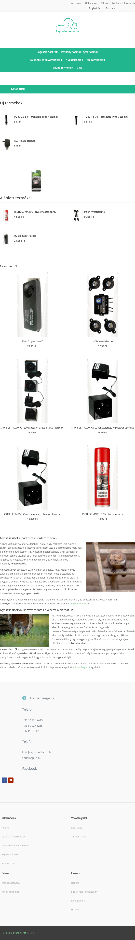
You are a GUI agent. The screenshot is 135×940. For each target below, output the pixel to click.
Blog (79, 68)
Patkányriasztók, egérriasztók (79, 52)
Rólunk (104, 3)
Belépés (110, 8)
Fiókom (75, 882)
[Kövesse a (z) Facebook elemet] (4, 780)
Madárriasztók (96, 60)
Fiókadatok (91, 3)
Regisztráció (95, 8)
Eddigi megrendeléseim (84, 891)
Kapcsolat (76, 3)
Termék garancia (80, 836)
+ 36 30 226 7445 (32, 720)
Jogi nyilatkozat (10, 854)
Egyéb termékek (63, 68)
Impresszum (8, 863)
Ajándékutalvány (11, 882)
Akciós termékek (10, 891)
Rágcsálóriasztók (47, 52)
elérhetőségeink (81, 667)
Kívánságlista (78, 900)
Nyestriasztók (74, 60)
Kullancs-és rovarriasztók (46, 60)
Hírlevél (75, 909)
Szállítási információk (123, 3)
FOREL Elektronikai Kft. (14, 932)
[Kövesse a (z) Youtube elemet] (11, 780)
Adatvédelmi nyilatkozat (15, 845)
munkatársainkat (79, 603)
